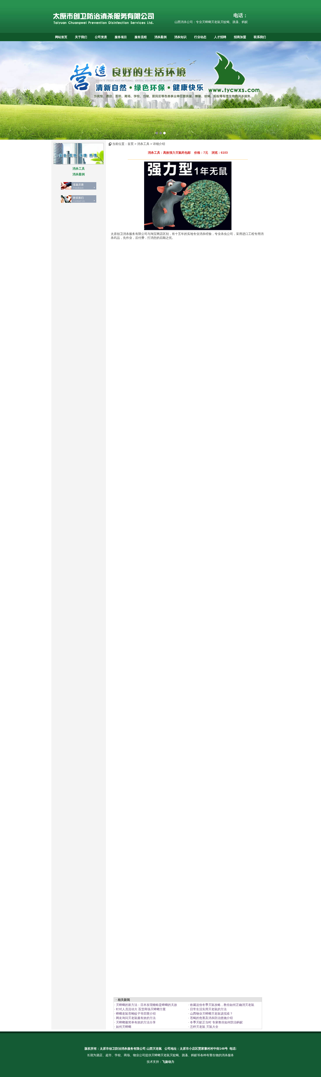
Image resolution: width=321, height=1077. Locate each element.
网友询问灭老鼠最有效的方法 (135, 1018)
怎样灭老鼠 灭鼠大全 (203, 1026)
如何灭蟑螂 (123, 1026)
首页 (131, 144)
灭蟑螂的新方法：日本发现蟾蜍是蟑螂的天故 (146, 1005)
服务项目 (121, 37)
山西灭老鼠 (154, 1048)
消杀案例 (160, 37)
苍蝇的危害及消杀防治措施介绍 (211, 1018)
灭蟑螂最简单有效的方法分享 (135, 1022)
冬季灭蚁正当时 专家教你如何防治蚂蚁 (216, 1022)
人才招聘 (220, 37)
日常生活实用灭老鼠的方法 (208, 1009)
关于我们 (81, 37)
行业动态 (200, 37)
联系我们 (260, 37)
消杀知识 (180, 37)
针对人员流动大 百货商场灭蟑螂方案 (140, 1009)
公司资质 (101, 37)
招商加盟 (240, 37)
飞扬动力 (168, 1061)
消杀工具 (78, 168)
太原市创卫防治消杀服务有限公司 (123, 1048)
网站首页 (61, 37)
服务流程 (141, 37)
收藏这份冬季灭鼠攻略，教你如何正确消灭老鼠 (221, 1005)
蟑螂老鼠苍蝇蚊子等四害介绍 (135, 1013)
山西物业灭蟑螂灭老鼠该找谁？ (211, 1013)
